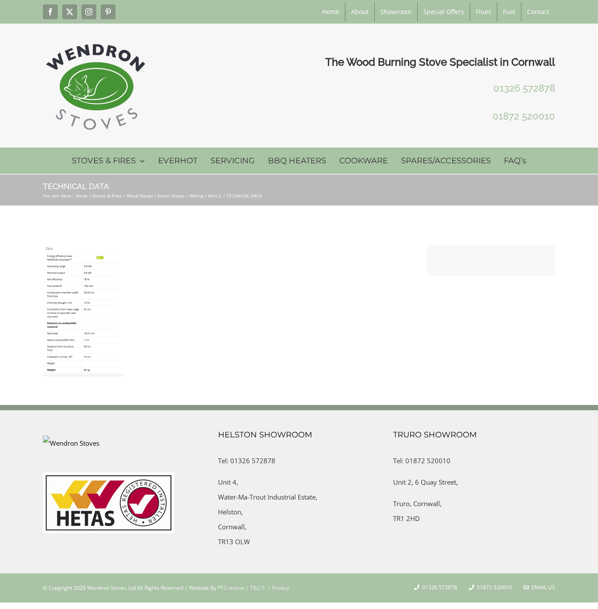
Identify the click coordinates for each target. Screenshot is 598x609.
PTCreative (230, 587)
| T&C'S (254, 587)
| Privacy (277, 587)
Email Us (542, 587)
